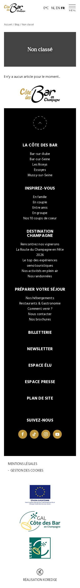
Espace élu (40, 365)
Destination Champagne (40, 233)
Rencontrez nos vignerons (40, 244)
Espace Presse (40, 382)
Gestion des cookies (26, 470)
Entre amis (40, 207)
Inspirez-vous (40, 188)
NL (53, 8)
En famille (40, 197)
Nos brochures (40, 319)
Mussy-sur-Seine (40, 175)
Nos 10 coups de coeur (40, 218)
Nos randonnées (40, 276)
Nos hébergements (40, 298)
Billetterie (40, 332)
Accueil (8, 24)
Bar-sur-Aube (40, 154)
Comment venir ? (40, 309)
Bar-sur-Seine (40, 159)
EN (58, 8)
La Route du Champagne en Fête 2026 (40, 252)
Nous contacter (40, 314)
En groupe (39, 213)
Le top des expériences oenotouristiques (40, 263)
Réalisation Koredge (40, 580)
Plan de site (40, 398)
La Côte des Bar (40, 145)
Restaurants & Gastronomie (40, 303)
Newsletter (40, 349)
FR (63, 8)
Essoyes (40, 170)
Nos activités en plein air (40, 271)
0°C (46, 8)
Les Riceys (39, 164)
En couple (40, 202)
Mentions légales (22, 464)
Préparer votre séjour (40, 289)
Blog (17, 24)
